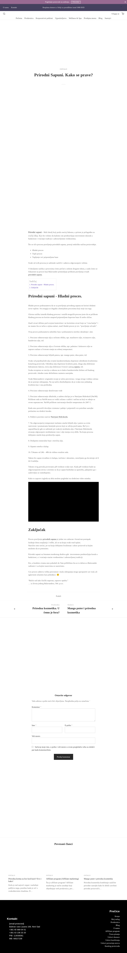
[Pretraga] (4, 14)
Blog (100, 18)
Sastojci (108, 18)
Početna (19, 18)
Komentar (36, 707)
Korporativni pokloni (44, 18)
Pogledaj (75, 2)
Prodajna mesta (90, 18)
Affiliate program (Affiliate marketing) (62, 879)
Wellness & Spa (75, 18)
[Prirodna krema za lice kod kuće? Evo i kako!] (25, 861)
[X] (66, 596)
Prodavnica (28, 18)
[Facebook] (63, 596)
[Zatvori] (125, 2)
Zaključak (34, 288)
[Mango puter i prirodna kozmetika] (101, 861)
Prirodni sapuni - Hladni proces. (42, 285)
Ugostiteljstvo (60, 18)
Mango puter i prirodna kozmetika (98, 879)
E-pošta (68, 725)
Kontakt (14, 7)
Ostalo (63, 69)
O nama (6, 7)
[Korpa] (123, 14)
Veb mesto (36, 736)
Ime (34, 725)
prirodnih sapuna (35, 275)
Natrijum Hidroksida (59, 417)
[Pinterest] (69, 596)
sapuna (77, 367)
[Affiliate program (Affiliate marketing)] (63, 861)
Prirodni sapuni (35, 232)
